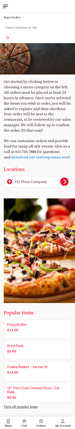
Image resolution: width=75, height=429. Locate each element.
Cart (24, 422)
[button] (67, 18)
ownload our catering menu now (41, 157)
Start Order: (12, 17)
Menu (8, 426)
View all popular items (21, 407)
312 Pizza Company (30, 181)
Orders (41, 426)
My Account (62, 426)
